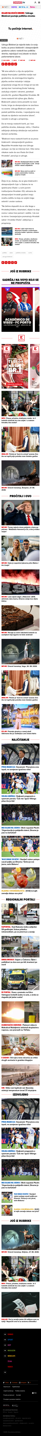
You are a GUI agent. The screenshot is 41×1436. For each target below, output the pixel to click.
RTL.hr (5, 1412)
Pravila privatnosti (8, 1395)
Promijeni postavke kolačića (11, 1399)
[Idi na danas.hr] (19, 2)
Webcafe (11, 1355)
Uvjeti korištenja (8, 1391)
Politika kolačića (20, 1391)
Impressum (6, 1387)
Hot (9, 1345)
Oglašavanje (16, 1387)
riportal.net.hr (19, 1421)
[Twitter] (6, 64)
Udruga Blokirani (7, 257)
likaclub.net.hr (7, 1426)
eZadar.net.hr (24, 1423)
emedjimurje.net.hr (8, 1418)
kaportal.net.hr (26, 1418)
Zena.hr (10, 1412)
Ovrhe (30, 253)
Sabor (11, 253)
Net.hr (22, 60)
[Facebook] (2, 64)
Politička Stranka (21, 253)
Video (10, 1366)
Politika (4, 253)
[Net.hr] (15, 1405)
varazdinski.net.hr (8, 1421)
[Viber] (12, 64)
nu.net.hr (31, 1423)
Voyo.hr (16, 1412)
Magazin (11, 1350)
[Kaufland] (20, 338)
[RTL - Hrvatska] (6, 1405)
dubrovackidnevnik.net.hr (11, 1423)
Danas (10, 1334)
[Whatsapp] (9, 64)
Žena (10, 1361)
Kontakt (18, 1395)
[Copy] (15, 64)
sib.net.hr (18, 1418)
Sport (10, 1339)
